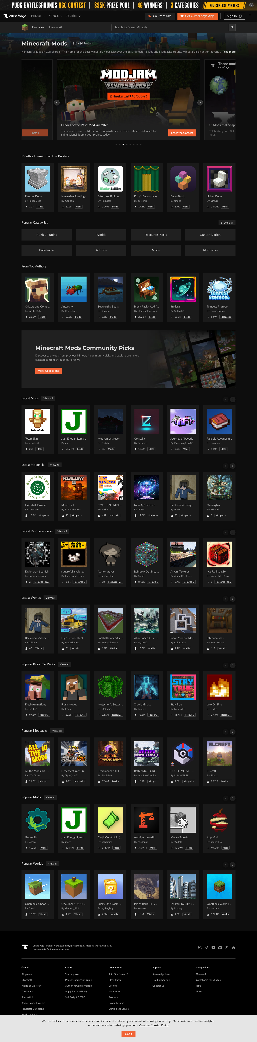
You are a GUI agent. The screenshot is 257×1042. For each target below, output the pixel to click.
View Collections (48, 370)
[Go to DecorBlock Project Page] (183, 187)
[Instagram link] (200, 947)
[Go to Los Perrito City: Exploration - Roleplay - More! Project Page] (183, 894)
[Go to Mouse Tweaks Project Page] (183, 828)
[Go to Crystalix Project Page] (147, 429)
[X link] (227, 947)
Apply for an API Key (76, 991)
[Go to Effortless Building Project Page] (110, 187)
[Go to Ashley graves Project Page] (110, 562)
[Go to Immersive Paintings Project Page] (74, 187)
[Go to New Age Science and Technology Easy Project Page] (147, 496)
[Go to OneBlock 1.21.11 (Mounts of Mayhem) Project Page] (74, 894)
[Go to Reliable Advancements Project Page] (219, 429)
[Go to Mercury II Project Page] (74, 496)
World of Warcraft (31, 986)
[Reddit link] (233, 947)
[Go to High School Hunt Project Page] (74, 629)
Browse (36, 15)
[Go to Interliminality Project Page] (219, 629)
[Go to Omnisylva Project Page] (219, 496)
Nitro (199, 991)
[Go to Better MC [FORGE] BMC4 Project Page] (147, 761)
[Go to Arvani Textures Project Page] (183, 562)
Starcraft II (27, 997)
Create (54, 15)
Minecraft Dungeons (33, 1009)
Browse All (55, 27)
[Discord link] (220, 947)
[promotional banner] (128, 5)
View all (48, 398)
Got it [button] (128, 1034)
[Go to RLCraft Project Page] (219, 761)
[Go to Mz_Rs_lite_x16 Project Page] (219, 562)
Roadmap (114, 997)
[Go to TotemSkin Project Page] (38, 429)
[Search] (232, 27)
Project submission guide (78, 980)
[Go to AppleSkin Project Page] (219, 828)
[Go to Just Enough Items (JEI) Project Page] (74, 429)
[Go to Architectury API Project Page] (147, 828)
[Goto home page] (15, 16)
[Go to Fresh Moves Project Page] (74, 695)
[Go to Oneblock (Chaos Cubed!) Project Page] (38, 894)
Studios (71, 15)
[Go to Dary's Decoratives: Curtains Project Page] (147, 187)
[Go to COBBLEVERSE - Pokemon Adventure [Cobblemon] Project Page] (183, 761)
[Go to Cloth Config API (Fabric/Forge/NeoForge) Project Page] (110, 828)
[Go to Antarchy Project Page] (74, 297)
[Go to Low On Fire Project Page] (219, 695)
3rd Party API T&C (75, 997)
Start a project (73, 974)
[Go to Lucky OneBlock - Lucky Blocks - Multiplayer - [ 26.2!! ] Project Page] (110, 894)
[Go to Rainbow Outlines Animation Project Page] (147, 562)
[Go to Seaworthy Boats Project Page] (110, 297)
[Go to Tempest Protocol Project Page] (219, 297)
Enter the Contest (182, 133)
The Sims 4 (27, 991)
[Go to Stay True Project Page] (183, 695)
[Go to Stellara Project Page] (183, 297)
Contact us (158, 986)
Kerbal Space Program (33, 1003)
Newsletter (114, 991)
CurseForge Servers (119, 1009)
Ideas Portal (115, 980)
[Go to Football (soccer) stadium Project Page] (110, 629)
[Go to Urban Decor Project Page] (219, 187)
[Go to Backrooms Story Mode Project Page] (183, 496)
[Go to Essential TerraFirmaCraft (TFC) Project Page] (38, 496)
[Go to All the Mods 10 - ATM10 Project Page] (38, 761)
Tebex (199, 986)
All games (27, 974)
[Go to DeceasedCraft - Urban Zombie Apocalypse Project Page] (74, 761)
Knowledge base (161, 974)
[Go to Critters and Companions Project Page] (38, 297)
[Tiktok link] (207, 947)
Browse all (227, 222)
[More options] (250, 16)
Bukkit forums (116, 1003)
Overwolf (201, 974)
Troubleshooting (161, 980)
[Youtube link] (213, 947)
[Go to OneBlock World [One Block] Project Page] (219, 894)
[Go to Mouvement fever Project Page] (110, 429)
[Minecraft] (25, 27)
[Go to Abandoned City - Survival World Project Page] (147, 629)
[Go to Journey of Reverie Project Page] (183, 429)
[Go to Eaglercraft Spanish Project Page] (38, 562)
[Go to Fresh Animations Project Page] (38, 695)
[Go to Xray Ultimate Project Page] (147, 695)
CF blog (113, 986)
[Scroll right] (232, 399)
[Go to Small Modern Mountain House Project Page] (183, 629)
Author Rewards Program (78, 986)
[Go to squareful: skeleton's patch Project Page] (74, 562)
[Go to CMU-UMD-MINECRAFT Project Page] (110, 496)
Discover (38, 27)
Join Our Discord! (118, 974)
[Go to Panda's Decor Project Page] (38, 187)
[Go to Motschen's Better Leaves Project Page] (110, 695)
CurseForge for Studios (208, 980)
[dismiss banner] (251, 5)
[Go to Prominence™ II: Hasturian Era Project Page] (110, 761)
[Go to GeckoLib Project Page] (38, 828)
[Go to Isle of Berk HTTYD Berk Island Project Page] (147, 894)
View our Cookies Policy (154, 1025)
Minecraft (27, 980)
